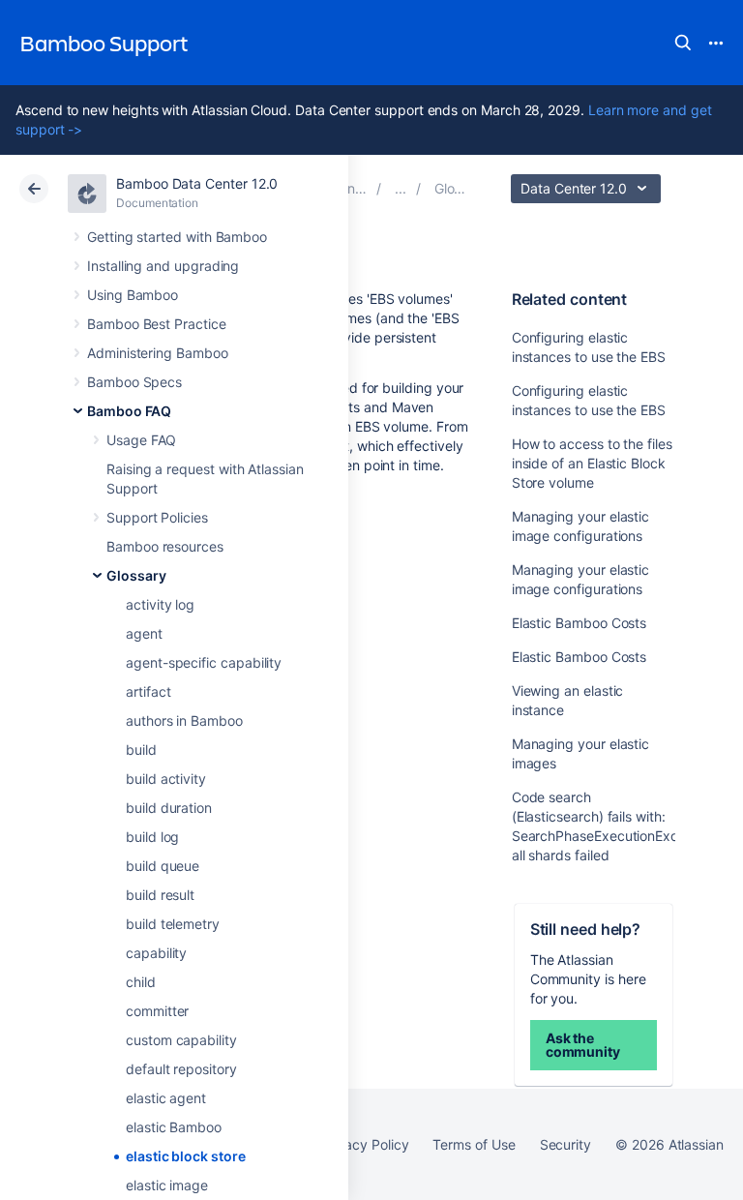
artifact (148, 691)
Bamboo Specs (134, 382)
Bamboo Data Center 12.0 (197, 183)
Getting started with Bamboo (177, 236)
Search (683, 42)
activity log (160, 604)
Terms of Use (473, 1144)
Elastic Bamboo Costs (579, 623)
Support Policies (157, 517)
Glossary (135, 575)
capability (156, 953)
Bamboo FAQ (129, 411)
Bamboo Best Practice (156, 323)
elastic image (167, 1185)
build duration (169, 807)
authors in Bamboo (184, 720)
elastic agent (166, 1098)
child (141, 982)
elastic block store (186, 1156)
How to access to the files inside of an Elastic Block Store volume (592, 463)
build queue (162, 865)
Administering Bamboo (157, 353)
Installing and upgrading (163, 265)
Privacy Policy (364, 1144)
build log (152, 836)
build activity (166, 778)
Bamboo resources (164, 546)
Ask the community (583, 1045)
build (141, 749)
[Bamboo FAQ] (400, 188)
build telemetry (173, 923)
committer (157, 1011)
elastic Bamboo (174, 1127)
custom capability (181, 1040)
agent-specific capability (204, 662)
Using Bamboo (132, 294)
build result (160, 894)
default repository (181, 1069)
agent (144, 633)
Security (565, 1144)
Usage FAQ (141, 440)
